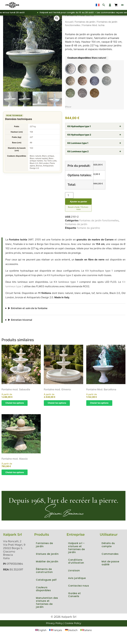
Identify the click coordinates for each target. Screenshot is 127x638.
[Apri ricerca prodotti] (104, 5)
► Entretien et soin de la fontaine (28, 308)
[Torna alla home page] (12, 5)
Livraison (74, 570)
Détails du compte (108, 545)
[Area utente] (110, 5)
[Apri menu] (122, 5)
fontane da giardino (88, 227)
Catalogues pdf (46, 579)
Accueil (69, 21)
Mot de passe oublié (110, 563)
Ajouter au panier (78, 201)
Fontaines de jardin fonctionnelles (99, 220)
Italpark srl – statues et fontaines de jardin (76, 548)
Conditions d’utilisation (76, 561)
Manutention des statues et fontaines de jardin (47, 602)
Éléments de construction (44, 570)
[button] (56, 18)
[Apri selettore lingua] (97, 5)
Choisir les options (14, 403)
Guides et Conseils (74, 595)
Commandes (110, 554)
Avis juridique (77, 578)
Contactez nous (78, 585)
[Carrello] (116, 5)
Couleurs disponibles (43, 589)
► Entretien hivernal (20, 319)
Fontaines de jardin (85, 21)
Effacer (68, 107)
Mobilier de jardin (47, 561)
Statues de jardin (47, 554)
